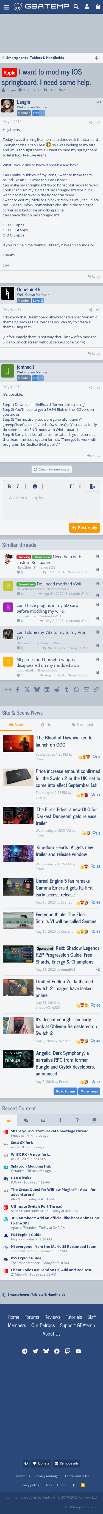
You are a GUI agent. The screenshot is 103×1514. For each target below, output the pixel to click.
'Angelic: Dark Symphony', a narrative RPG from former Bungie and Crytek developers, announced (65, 1063)
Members (17, 1325)
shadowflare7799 (24, 1251)
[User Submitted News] (43, 1120)
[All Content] (8, 1120)
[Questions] (77, 1120)
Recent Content (19, 1108)
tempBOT (68, 969)
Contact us (22, 1476)
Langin (11, 90)
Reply (96, 276)
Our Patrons (43, 1325)
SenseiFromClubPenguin (29, 1211)
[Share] (90, 122)
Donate (43, 1463)
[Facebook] (9, 1505)
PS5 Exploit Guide (26, 1258)
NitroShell (24, 567)
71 (98, 795)
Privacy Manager (47, 1476)
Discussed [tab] (85, 724)
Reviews (52, 1316)
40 (98, 1041)
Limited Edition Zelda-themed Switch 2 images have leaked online (64, 988)
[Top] (73, 1485)
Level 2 (38, 300)
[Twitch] (34, 1505)
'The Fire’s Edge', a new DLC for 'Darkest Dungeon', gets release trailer (66, 816)
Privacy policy (28, 1485)
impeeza (17, 1135)
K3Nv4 (16, 1182)
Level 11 (38, 113)
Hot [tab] (49, 724)
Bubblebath (25, 670)
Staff (91, 1316)
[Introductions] (6, 1249)
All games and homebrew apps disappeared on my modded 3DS (47, 662)
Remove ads (69, 1463)
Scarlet (41, 797)
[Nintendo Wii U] (6, 1168)
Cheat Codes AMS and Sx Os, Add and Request (51, 1269)
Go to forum (65, 1091)
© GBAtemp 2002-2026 (80, 1507)
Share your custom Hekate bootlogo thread (49, 1130)
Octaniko (17, 1170)
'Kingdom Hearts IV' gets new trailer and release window (64, 850)
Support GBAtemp (77, 1325)
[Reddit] (22, 1505)
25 (98, 866)
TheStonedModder (25, 1262)
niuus (15, 1147)
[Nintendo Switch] (6, 1133)
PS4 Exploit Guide (26, 1234)
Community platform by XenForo (51, 1497)
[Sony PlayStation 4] (6, 1237)
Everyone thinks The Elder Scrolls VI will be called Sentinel (67, 917)
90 (98, 1005)
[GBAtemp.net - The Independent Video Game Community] (42, 7)
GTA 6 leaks (21, 1177)
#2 (98, 309)
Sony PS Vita (50, 643)
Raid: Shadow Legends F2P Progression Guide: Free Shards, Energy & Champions (68, 954)
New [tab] (19, 724)
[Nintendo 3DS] (6, 1223)
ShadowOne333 (48, 1007)
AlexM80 (17, 1199)
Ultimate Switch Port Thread (36, 1206)
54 (98, 931)
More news (89, 1091)
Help (48, 1485)
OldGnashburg (27, 643)
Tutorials (74, 1316)
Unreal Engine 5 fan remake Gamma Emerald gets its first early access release (64, 887)
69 (98, 902)
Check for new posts (54, 469)
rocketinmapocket (30, 589)
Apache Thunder (23, 1227)
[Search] (76, 7)
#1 (98, 122)
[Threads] (26, 1120)
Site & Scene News (22, 712)
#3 (98, 387)
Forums (31, 1316)
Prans (40, 759)
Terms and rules (77, 1476)
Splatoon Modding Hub (31, 1166)
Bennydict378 (26, 616)
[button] (6, 7)
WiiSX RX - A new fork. (30, 1154)
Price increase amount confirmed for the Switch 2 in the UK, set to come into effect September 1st (68, 778)
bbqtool (17, 1239)
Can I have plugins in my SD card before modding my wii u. (47, 608)
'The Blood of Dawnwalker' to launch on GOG (64, 740)
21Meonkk (19, 1274)
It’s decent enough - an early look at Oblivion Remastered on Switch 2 (66, 1026)
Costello (67, 931)
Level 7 (38, 378)
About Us (52, 1333)
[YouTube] (58, 1505)
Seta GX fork (22, 1142)
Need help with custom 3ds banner (48, 559)
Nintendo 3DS (44, 567)
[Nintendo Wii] (6, 1145)
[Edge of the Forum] (60, 1120)
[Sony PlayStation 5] (6, 1260)
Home (13, 1316)
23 (98, 1082)
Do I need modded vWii (59, 584)
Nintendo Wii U (57, 589)
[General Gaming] (6, 1180)
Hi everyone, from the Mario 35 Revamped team (53, 1246)
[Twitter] (46, 1505)
